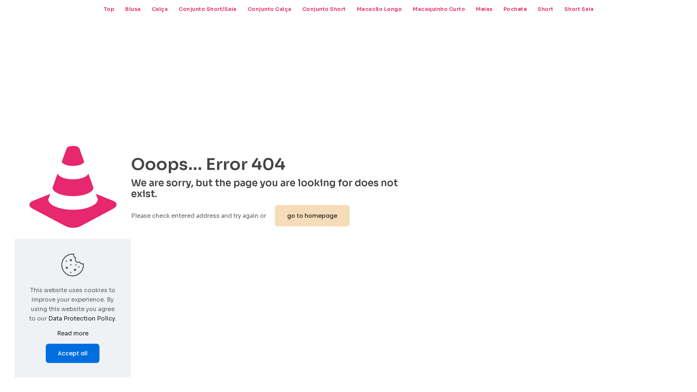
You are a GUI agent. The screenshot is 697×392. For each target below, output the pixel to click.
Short (546, 9)
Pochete (515, 9)
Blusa (133, 9)
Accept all (72, 353)
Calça (160, 9)
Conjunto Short (324, 9)
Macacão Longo (379, 9)
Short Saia (579, 9)
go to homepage (312, 216)
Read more (73, 333)
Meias (484, 9)
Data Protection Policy (81, 318)
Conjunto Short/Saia (208, 9)
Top (109, 9)
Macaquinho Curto (439, 9)
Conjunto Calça (270, 9)
